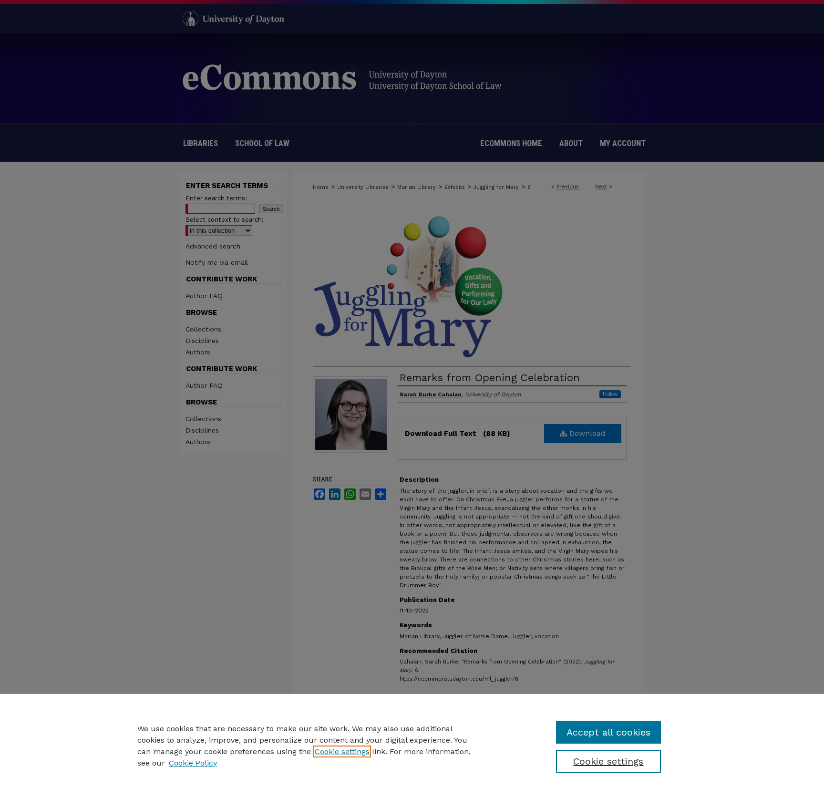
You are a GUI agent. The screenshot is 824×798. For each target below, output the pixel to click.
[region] (412, 745)
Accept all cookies (608, 732)
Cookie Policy (193, 762)
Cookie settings (342, 751)
